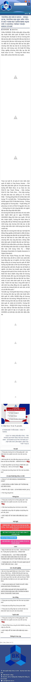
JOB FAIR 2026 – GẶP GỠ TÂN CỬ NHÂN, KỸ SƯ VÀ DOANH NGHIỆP (15, 542)
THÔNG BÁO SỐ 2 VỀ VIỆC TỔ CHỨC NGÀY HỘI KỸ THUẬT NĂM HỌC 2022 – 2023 (15, 563)
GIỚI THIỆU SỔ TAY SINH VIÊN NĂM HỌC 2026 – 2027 (14, 516)
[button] (26, 13)
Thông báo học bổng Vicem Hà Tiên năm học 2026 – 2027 (15, 471)
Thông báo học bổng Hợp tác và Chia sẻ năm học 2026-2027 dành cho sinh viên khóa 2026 (14, 610)
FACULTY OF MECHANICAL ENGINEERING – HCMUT (13, 480)
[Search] (28, 4)
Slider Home (6, 426)
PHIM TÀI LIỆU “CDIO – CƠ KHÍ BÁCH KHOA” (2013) (16, 489)
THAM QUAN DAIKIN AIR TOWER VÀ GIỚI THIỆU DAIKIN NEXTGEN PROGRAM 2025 (14, 585)
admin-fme (15, 29)
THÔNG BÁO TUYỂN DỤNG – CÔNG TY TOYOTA (13, 431)
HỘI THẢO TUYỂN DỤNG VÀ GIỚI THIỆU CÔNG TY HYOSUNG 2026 (15, 533)
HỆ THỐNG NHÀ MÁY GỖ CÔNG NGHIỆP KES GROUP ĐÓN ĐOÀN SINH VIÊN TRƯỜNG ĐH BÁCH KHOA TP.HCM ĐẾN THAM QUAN (15, 591)
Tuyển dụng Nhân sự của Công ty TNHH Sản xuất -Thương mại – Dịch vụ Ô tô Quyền (15, 466)
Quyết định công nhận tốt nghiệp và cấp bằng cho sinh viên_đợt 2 (14, 511)
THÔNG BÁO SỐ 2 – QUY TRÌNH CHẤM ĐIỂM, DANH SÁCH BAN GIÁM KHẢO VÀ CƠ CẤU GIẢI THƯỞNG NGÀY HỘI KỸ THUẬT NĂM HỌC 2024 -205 (15, 557)
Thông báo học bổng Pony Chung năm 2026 (13, 605)
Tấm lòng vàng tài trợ (7, 493)
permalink (19, 426)
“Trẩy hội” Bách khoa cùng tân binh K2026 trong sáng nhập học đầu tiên (15, 626)
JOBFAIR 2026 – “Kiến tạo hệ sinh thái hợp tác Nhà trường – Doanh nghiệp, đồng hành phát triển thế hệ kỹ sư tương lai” (15, 527)
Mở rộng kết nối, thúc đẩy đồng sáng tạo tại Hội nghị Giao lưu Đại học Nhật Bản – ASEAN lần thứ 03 (15, 460)
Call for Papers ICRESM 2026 (8, 537)
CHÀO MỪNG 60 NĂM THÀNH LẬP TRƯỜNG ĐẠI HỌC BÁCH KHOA (14, 485)
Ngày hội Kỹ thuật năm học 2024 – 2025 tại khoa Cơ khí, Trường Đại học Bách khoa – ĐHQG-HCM (15, 551)
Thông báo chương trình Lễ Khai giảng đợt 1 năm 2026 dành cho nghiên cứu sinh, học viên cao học (14, 453)
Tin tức (12, 426)
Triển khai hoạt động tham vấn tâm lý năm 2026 (14, 507)
